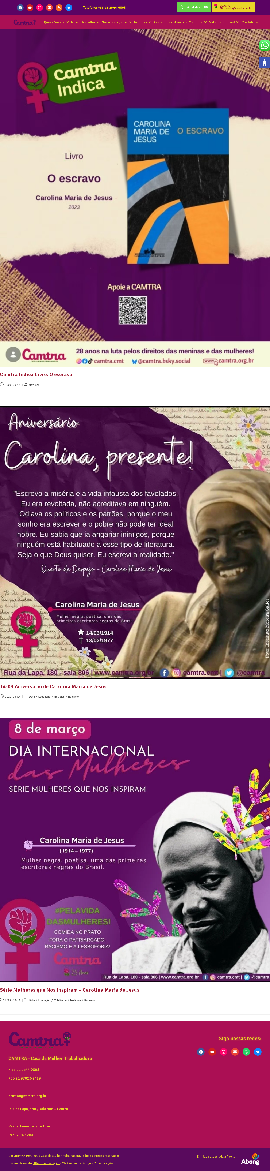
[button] (264, 62)
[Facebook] (20, 7)
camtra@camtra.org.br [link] (27, 1095)
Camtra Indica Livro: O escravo (36, 374)
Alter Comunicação (46, 1163)
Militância (60, 1000)
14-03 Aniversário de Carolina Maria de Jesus (53, 686)
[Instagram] (39, 7)
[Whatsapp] (246, 1052)
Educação (44, 697)
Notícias (34, 385)
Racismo (73, 697)
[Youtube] (30, 7)
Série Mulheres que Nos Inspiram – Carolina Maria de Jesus (69, 990)
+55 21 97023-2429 (24, 1078)
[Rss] (59, 7)
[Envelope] (49, 7)
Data (32, 697)
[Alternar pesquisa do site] (257, 22)
